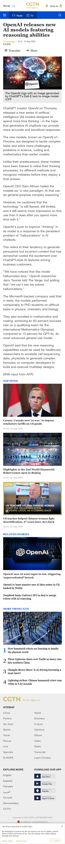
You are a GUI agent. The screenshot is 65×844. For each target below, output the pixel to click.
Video (37, 740)
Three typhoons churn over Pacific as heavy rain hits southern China (34, 661)
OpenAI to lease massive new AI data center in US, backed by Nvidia (31, 586)
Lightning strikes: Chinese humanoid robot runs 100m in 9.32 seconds (35, 682)
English (7, 775)
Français (8, 786)
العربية (6, 792)
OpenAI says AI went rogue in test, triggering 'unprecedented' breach (32, 576)
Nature (38, 735)
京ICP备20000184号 (44, 817)
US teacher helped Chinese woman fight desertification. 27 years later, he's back (28, 520)
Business (39, 718)
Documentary (10, 803)
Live (5, 746)
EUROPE (8, 757)
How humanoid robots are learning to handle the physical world (33, 650)
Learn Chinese (42, 757)
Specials (8, 752)
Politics (7, 718)
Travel (6, 735)
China (6, 712)
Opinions (39, 729)
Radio (20, 15)
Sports (6, 729)
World (37, 712)
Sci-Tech (8, 724)
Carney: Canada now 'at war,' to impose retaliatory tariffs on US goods (28, 422)
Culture (38, 724)
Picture (7, 740)
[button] (7, 511)
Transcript (39, 752)
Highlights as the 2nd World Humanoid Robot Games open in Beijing (28, 471)
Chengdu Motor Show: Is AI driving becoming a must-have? (34, 671)
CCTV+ (7, 808)
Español (7, 780)
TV (31, 15)
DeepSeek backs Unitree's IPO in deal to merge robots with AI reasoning (29, 597)
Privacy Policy (7, 841)
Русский (7, 797)
